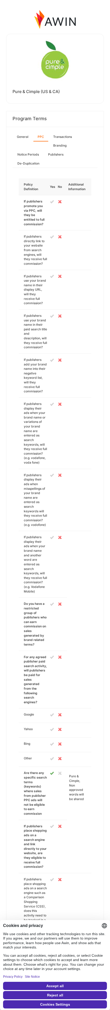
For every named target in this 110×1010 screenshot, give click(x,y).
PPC (41, 137)
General (22, 137)
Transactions (62, 137)
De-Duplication (28, 163)
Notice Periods (28, 154)
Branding (60, 145)
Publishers (55, 154)
